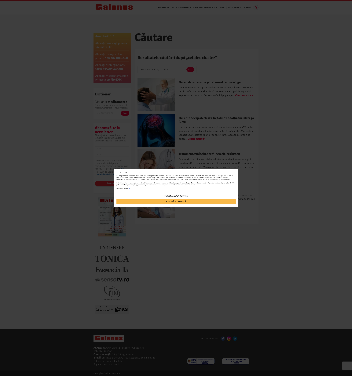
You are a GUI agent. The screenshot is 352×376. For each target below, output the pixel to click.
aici (130, 188)
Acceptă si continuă (176, 201)
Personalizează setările (176, 196)
